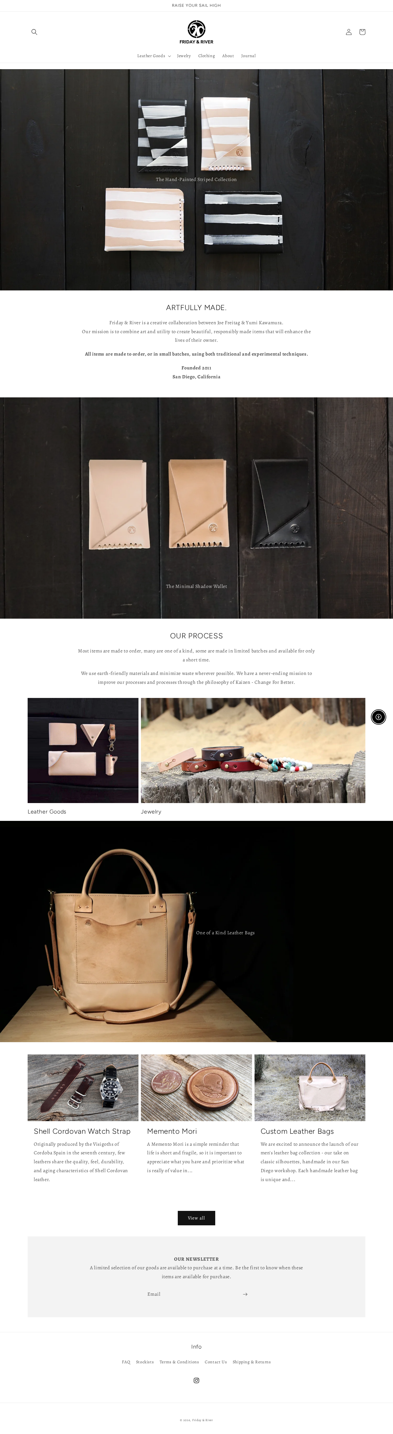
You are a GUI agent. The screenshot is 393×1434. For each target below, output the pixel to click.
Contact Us (216, 1362)
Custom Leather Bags (297, 1131)
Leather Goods (47, 811)
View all (196, 1218)
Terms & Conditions (179, 1362)
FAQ (126, 1362)
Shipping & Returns (252, 1362)
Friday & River (202, 1420)
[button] (34, 32)
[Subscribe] (245, 1294)
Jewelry (151, 811)
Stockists (145, 1362)
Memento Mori (172, 1131)
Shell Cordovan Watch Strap (82, 1131)
